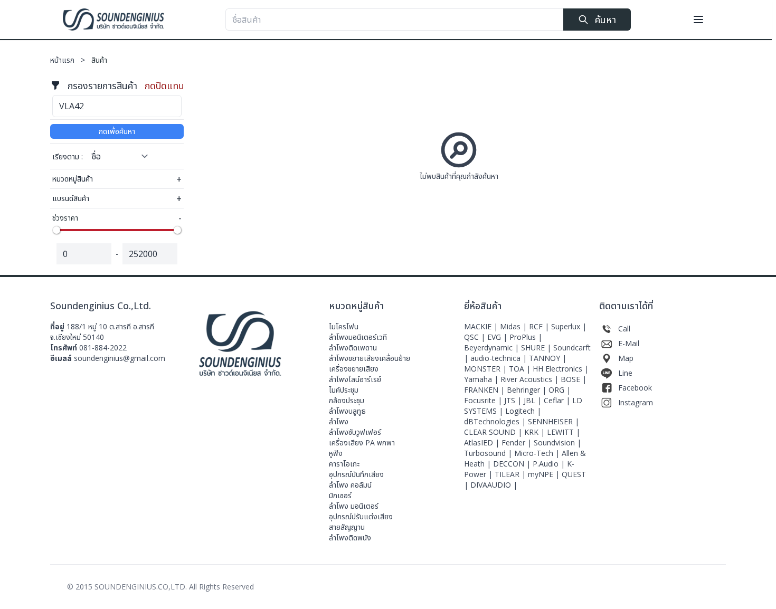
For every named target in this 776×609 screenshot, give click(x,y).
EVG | (498, 337)
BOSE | (573, 379)
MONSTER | (486, 369)
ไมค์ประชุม (343, 390)
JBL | (534, 400)
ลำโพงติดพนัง (350, 537)
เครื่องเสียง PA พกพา (362, 442)
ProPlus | (525, 337)
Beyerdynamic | (492, 347)
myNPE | (545, 474)
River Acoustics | (530, 379)
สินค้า (99, 60)
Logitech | (523, 411)
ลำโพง (338, 421)
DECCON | (513, 464)
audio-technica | (499, 358)
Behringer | (527, 390)
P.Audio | (550, 464)
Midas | (514, 326)
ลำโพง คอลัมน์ (350, 485)
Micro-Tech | (538, 453)
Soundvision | (557, 442)
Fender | (517, 442)
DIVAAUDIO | (493, 485)
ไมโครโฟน (343, 326)
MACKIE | (482, 326)
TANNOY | (547, 358)
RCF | (540, 326)
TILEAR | (511, 474)
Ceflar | (558, 400)
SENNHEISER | (553, 421)
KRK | (535, 432)
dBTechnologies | (496, 421)
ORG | (559, 390)
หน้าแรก (68, 60)
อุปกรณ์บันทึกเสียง (356, 474)
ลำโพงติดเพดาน (353, 347)
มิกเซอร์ (340, 495)
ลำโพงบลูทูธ (347, 411)
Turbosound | (489, 453)
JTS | (514, 400)
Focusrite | (484, 400)
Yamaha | (482, 379)
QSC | (475, 337)
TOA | (521, 369)
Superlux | (568, 326)
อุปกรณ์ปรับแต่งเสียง (361, 516)
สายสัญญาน (347, 527)
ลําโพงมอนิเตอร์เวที (358, 337)
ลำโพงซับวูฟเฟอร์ (355, 432)
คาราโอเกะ (344, 464)
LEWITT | (563, 432)
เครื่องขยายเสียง (353, 369)
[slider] (56, 230)
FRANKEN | (485, 390)
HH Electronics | (561, 369)
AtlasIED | (482, 442)
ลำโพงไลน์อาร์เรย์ (355, 379)
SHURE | (537, 347)
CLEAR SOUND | (494, 432)
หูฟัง (336, 453)
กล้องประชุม (346, 400)
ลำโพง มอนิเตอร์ (353, 506)
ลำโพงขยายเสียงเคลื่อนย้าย (369, 358)
